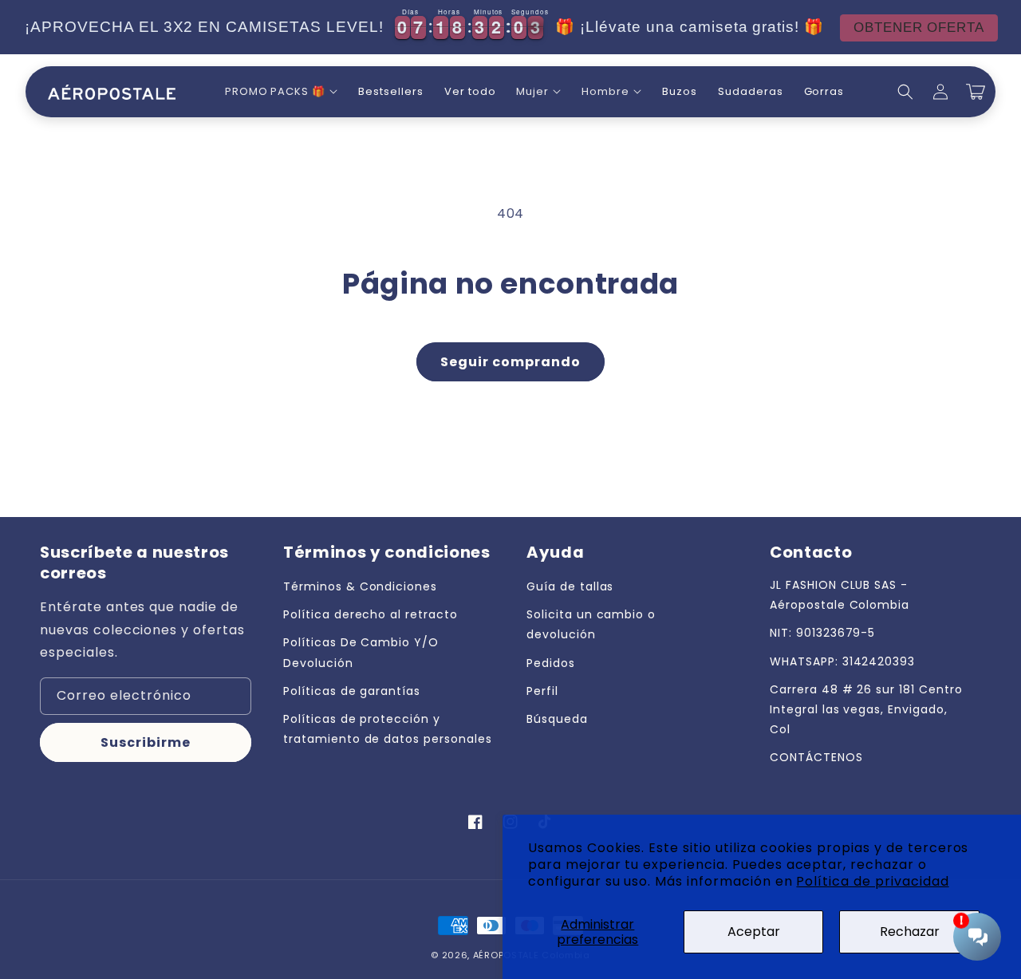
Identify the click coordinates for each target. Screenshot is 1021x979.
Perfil (542, 691)
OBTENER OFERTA (918, 27)
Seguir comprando (510, 362)
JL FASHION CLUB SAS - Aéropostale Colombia (839, 595)
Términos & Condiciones (360, 586)
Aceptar (753, 931)
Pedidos (550, 663)
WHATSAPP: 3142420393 (842, 661)
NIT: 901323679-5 (822, 633)
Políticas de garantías (351, 691)
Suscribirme (146, 742)
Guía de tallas (569, 586)
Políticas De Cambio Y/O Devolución (361, 652)
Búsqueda (557, 719)
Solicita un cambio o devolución (591, 624)
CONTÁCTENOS (816, 757)
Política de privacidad (872, 881)
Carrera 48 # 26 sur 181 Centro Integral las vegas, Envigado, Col (866, 709)
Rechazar (910, 931)
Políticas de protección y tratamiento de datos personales (387, 729)
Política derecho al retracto (370, 614)
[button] (281, 92)
